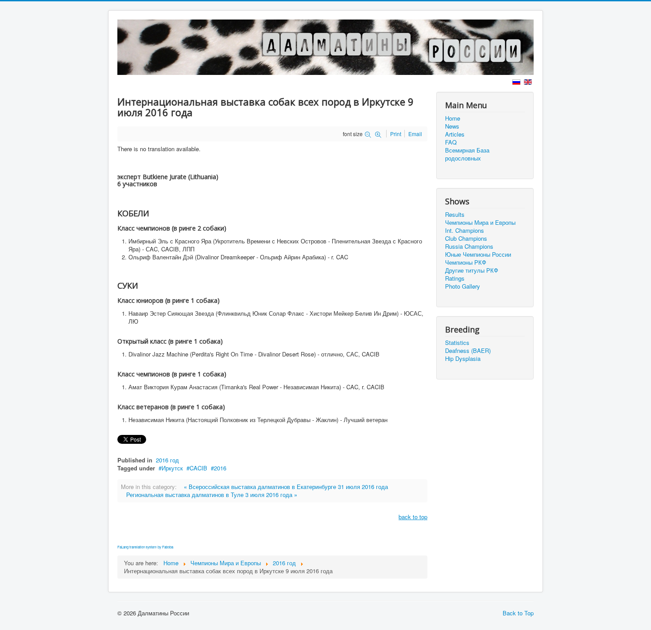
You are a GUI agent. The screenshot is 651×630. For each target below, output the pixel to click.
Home (452, 118)
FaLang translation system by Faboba (145, 546)
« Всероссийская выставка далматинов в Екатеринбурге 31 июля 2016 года (286, 486)
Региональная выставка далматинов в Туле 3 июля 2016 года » (211, 494)
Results (455, 215)
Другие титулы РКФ (471, 270)
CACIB (198, 468)
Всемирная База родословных (467, 154)
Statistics (457, 343)
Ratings (455, 278)
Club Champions (466, 239)
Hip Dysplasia (462, 359)
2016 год (167, 460)
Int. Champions (464, 231)
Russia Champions (469, 246)
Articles (455, 134)
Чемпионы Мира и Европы (480, 223)
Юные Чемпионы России (478, 254)
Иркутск (172, 468)
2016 (220, 468)
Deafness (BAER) (468, 351)
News (452, 126)
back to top (413, 517)
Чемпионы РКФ (465, 262)
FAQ (451, 142)
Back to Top (518, 613)
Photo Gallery (462, 286)
